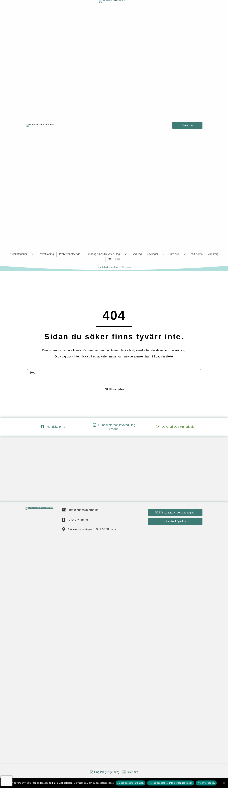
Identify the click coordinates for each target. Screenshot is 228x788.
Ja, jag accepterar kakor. (130, 782)
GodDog (137, 254)
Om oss (174, 254)
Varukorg (213, 254)
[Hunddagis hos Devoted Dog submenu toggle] (125, 254)
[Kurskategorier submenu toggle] (33, 254)
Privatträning (46, 254)
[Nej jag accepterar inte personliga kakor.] (223, 783)
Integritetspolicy (206, 782)
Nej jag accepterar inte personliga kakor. (170, 782)
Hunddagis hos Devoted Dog (102, 254)
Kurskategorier (18, 254)
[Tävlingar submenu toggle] (164, 254)
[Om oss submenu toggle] (184, 254)
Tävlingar (152, 254)
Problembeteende (69, 254)
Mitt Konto (197, 254)
